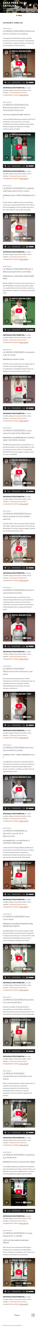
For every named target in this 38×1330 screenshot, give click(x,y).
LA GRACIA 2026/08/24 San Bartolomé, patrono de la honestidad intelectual (16, 107)
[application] (19, 82)
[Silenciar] (27, 82)
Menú (20, 15)
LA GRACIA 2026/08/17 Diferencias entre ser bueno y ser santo (18, 671)
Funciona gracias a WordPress (12, 1325)
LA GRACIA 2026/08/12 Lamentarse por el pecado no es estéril (17, 1076)
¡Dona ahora (23, 95)
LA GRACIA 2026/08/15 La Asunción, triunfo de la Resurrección (15, 833)
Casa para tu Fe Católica (15, 4)
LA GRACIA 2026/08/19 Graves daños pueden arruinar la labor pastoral (17, 516)
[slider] (31, 82)
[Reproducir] (5, 82)
